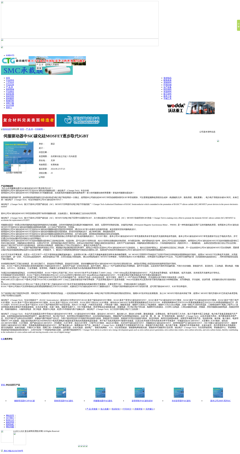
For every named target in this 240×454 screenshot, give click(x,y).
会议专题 (10, 105)
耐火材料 (168, 94)
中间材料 (39, 129)
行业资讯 (10, 80)
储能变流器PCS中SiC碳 (24, 401)
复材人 (9, 108)
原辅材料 (168, 82)
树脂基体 (168, 80)
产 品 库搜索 (91, 409)
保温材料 (168, 92)
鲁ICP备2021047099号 (13, 451)
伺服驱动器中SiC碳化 (102, 401)
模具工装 (168, 96)
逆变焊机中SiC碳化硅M (142, 401)
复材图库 (10, 98)
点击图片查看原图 (14, 173)
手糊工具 (168, 98)
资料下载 (10, 103)
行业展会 (10, 92)
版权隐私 (10, 425)
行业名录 (10, 85)
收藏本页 (10, 55)
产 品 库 (9, 87)
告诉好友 (116, 409)
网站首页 (10, 415)
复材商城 (10, 89)
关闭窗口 (150, 409)
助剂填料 (168, 89)
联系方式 (10, 420)
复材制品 (168, 78)
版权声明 (10, 422)
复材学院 (10, 96)
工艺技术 (10, 82)
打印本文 (127, 409)
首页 (8, 78)
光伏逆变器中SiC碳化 (181, 401)
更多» (3, 385)
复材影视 (10, 94)
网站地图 (10, 427)
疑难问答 (10, 101)
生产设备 (168, 87)
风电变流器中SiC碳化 (63, 401)
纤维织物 (168, 85)
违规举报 (138, 409)
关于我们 (10, 418)
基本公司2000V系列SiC (220, 401)
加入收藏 (105, 409)
